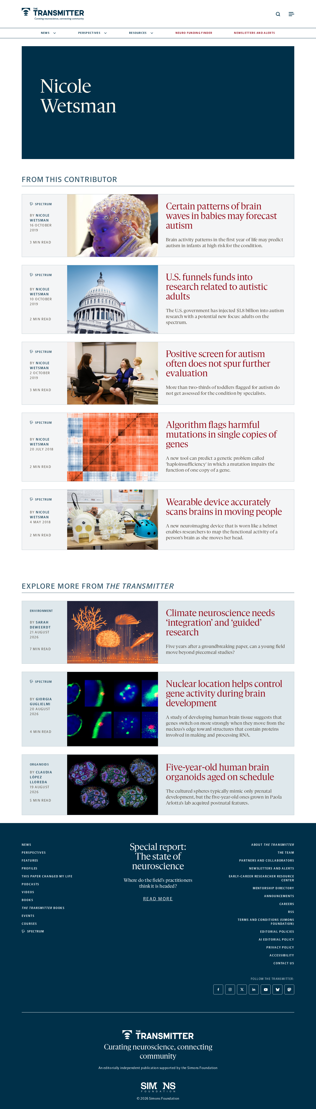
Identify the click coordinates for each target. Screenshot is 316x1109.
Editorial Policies (277, 931)
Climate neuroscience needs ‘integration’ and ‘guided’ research (220, 623)
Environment (41, 611)
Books (27, 900)
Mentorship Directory (273, 888)
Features (30, 860)
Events (28, 916)
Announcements (279, 896)
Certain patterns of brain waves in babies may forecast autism (221, 216)
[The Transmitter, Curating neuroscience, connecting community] (53, 14)
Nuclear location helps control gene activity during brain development (224, 694)
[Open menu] (291, 14)
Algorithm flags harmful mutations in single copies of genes (221, 435)
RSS (291, 912)
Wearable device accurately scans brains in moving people (224, 507)
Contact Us (284, 963)
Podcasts (30, 884)
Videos (28, 892)
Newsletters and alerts (271, 868)
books (43, 908)
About (272, 845)
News (45, 33)
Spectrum (43, 204)
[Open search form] (278, 14)
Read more (158, 899)
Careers (286, 904)
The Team (286, 852)
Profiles (30, 868)
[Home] (158, 1034)
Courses (29, 924)
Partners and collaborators (266, 860)
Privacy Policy (280, 947)
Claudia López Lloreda (41, 777)
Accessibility (282, 955)
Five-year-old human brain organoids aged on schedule (220, 773)
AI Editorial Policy (276, 939)
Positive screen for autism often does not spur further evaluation (218, 364)
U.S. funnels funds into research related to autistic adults (217, 287)
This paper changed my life (47, 876)
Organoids (39, 764)
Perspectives (89, 33)
